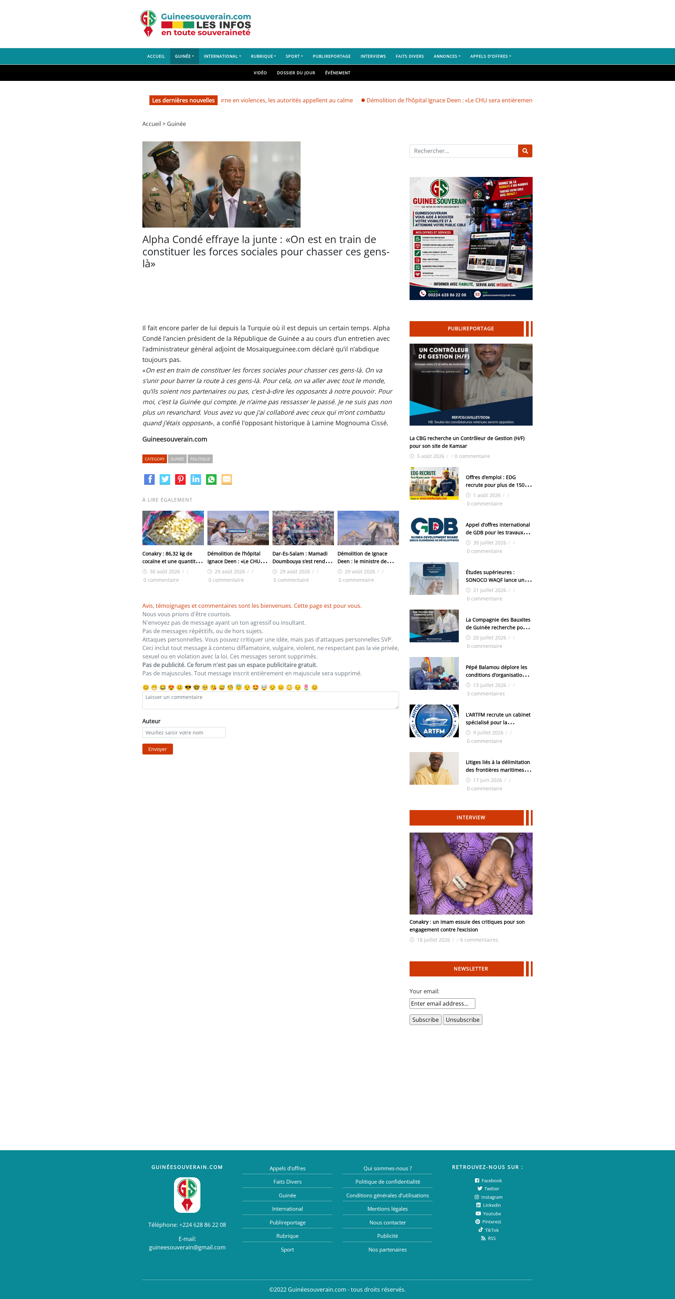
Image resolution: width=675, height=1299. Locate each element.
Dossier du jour (296, 72)
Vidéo (260, 72)
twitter (491, 1188)
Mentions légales (387, 1208)
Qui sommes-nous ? (388, 1168)
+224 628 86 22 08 (202, 1225)
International (221, 56)
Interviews (373, 56)
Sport (293, 56)
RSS (491, 1238)
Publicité (387, 1235)
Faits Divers (410, 56)
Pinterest (491, 1221)
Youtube (491, 1213)
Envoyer (157, 749)
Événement (338, 72)
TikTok (491, 1230)
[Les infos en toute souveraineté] (195, 24)
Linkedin (491, 1205)
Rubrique (262, 56)
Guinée (183, 56)
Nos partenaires (387, 1249)
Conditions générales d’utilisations (387, 1195)
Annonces (445, 56)
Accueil (156, 56)
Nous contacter (387, 1222)
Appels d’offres (489, 56)
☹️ (179, 687)
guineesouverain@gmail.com (187, 1247)
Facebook (491, 1180)
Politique (200, 458)
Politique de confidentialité (387, 1181)
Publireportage (332, 56)
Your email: (424, 991)
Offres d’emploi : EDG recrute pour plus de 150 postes (495, 485)
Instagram (491, 1197)
